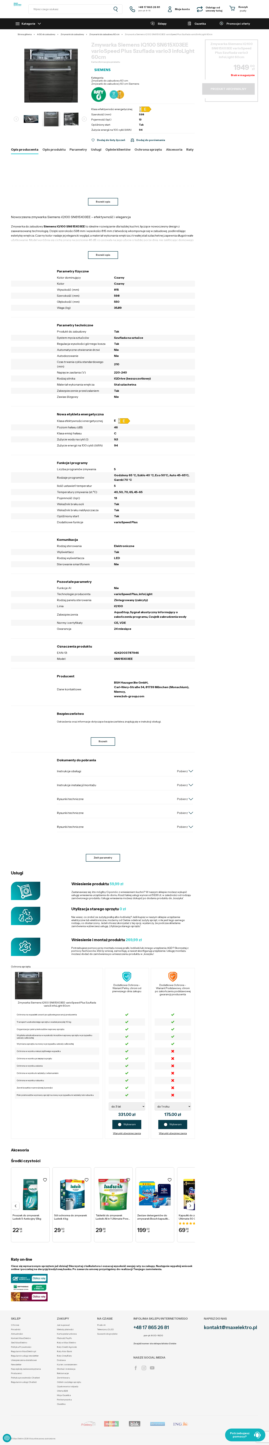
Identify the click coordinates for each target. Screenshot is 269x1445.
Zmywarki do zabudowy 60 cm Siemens (115, 83)
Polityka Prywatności (21, 1347)
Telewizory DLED (105, 1329)
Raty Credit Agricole (67, 1347)
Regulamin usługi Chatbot (24, 1382)
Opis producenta (24, 150)
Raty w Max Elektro (66, 1342)
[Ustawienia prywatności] (7, 1438)
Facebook (135, 1368)
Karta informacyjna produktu (105, 62)
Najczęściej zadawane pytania (26, 1368)
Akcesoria (174, 150)
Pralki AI (101, 1325)
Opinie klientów (118, 150)
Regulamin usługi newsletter (25, 1355)
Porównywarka (64, 1399)
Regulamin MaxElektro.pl (23, 1351)
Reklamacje (63, 1373)
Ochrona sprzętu (148, 150)
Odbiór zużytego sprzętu (69, 1382)
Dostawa (61, 1360)
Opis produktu (54, 150)
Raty (190, 150)
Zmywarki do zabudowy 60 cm (109, 80)
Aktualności (17, 1333)
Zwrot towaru (63, 1377)
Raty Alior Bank (64, 1351)
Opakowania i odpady (67, 1386)
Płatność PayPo (64, 1338)
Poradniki (15, 1329)
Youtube (152, 1368)
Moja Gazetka (64, 1395)
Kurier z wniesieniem (67, 1364)
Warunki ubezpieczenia (127, 1133)
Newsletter (16, 1364)
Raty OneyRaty (64, 1355)
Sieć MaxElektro (19, 1342)
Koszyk (243, 7)
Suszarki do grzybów (107, 1333)
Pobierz (182, 771)
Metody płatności (65, 1329)
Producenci (16, 1373)
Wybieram (129, 1124)
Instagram (144, 1368)
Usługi (96, 150)
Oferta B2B (62, 1390)
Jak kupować (63, 1325)
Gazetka (61, 1404)
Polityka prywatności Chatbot (25, 1377)
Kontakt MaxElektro (21, 1338)
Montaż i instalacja (66, 1368)
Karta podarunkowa (67, 1333)
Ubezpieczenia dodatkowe (24, 1360)
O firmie (15, 1325)
